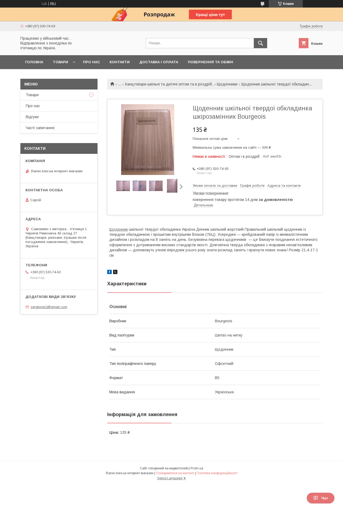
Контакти (120, 62)
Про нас (91, 62)
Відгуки (32, 117)
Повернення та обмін (210, 62)
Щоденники (227, 84)
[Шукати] (260, 43)
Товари (60, 62)
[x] (115, 273)
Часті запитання (40, 128)
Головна (34, 62)
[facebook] (109, 273)
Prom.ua (197, 468)
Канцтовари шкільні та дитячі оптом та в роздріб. (169, 84)
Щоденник (118, 229)
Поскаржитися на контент (175, 473)
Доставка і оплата (158, 62)
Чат (324, 498)
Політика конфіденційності (217, 473)
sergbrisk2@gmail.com (49, 307)
